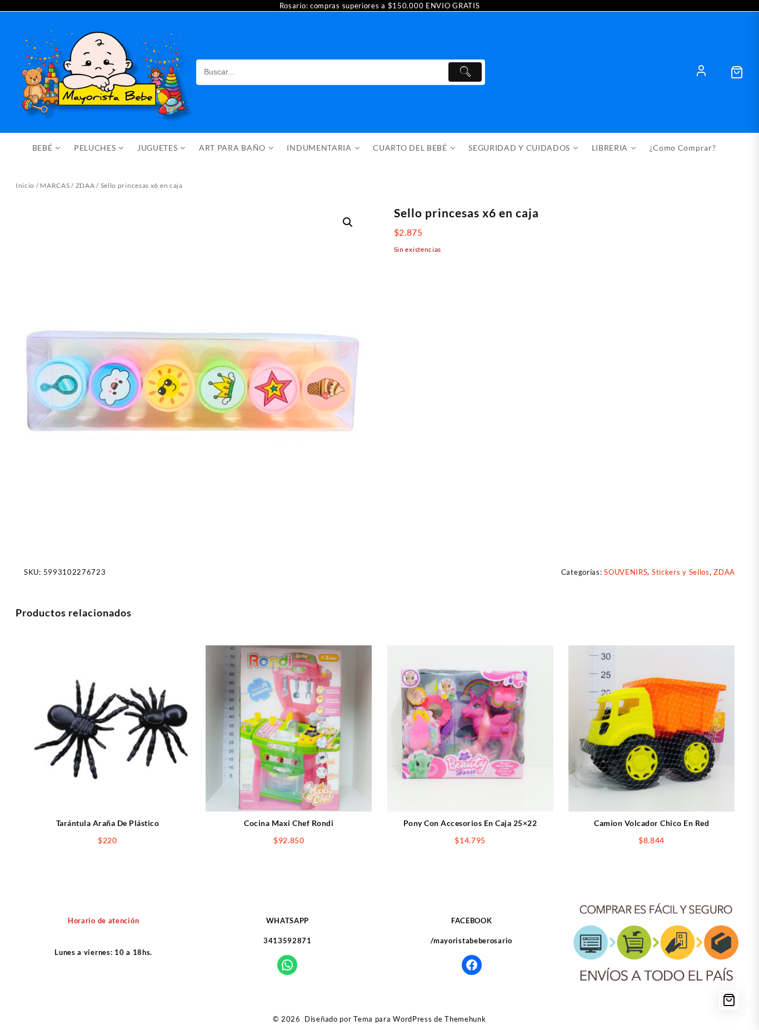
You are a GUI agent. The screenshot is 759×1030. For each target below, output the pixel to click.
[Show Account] (701, 72)
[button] (348, 222)
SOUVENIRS (625, 572)
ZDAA (85, 185)
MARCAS (54, 185)
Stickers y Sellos (681, 572)
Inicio (25, 185)
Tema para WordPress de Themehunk (419, 1018)
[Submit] (465, 72)
